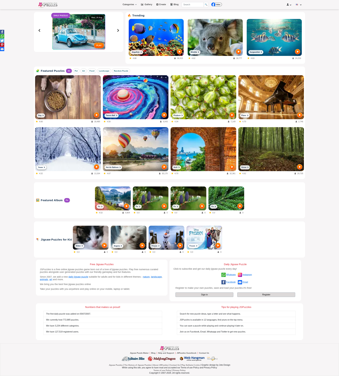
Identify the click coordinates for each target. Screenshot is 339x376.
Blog (153, 353)
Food (92, 71)
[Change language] (298, 4)
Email (245, 282)
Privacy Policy (179, 370)
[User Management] (289, 4)
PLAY (98, 45)
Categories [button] (129, 4)
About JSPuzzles (160, 365)
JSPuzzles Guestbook (186, 353)
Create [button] (162, 4)
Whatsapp (231, 274)
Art (83, 71)
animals (44, 279)
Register (266, 294)
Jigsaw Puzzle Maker (139, 353)
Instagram (247, 274)
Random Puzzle (121, 71)
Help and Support (166, 353)
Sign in (204, 294)
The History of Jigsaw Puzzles (137, 365)
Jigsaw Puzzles (116, 365)
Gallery (147, 4)
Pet (76, 71)
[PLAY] (179, 51)
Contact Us (204, 353)
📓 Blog (174, 4)
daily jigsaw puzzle (78, 276)
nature (146, 276)
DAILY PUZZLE (61, 15)
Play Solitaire (187, 365)
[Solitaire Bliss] (134, 358)
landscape (156, 276)
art (50, 279)
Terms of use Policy (162, 370)
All (69, 71)
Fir (67, 200)
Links (197, 365)
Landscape (104, 71)
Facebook (231, 282)
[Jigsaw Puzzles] (48, 4)
